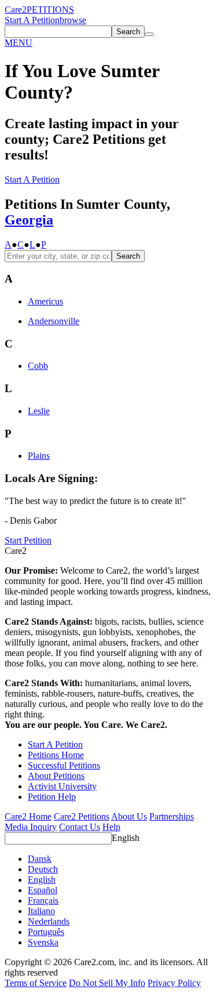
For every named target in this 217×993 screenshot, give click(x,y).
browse (73, 20)
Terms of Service (36, 983)
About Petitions (56, 776)
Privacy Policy (174, 983)
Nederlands (48, 921)
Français (43, 900)
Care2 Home (28, 816)
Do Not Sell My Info (107, 983)
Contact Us (79, 827)
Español (42, 890)
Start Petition (28, 540)
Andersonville (53, 321)
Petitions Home (56, 755)
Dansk (40, 859)
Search (128, 256)
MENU (18, 43)
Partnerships (171, 816)
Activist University (62, 786)
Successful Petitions (64, 765)
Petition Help (52, 797)
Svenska (43, 942)
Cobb (38, 366)
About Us (129, 816)
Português (46, 932)
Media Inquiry (31, 827)
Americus (45, 301)
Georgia (29, 219)
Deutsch (43, 869)
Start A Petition (32, 20)
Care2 (16, 10)
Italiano (41, 911)
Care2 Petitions (81, 816)
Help (111, 827)
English (125, 838)
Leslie (39, 411)
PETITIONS (50, 10)
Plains (39, 456)
